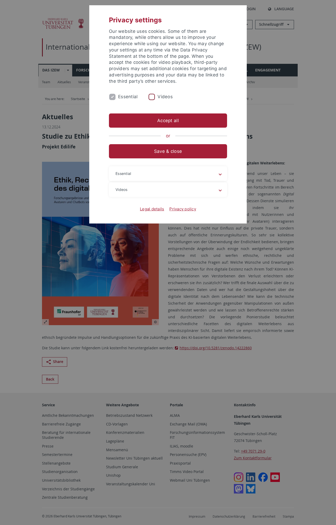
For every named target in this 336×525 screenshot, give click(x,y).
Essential (128, 96)
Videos (165, 96)
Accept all (168, 120)
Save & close (168, 151)
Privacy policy (182, 208)
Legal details (152, 208)
